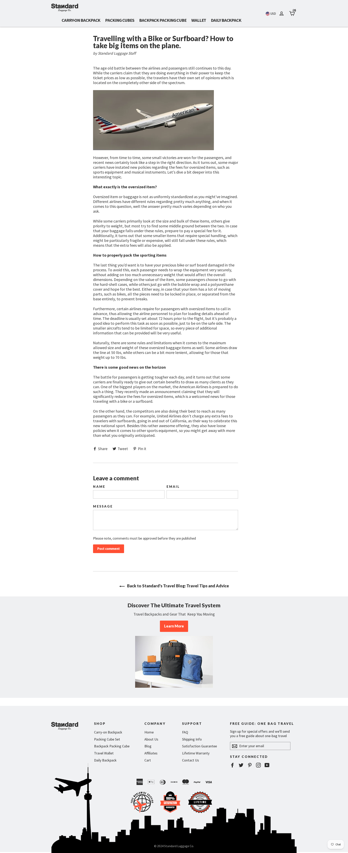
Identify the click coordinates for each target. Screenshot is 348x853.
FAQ (185, 732)
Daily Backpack (226, 20)
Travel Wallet (104, 753)
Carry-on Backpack (81, 20)
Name (99, 486)
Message (103, 506)
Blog (147, 746)
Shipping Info (192, 739)
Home (149, 732)
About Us (151, 739)
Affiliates (150, 753)
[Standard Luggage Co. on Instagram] (258, 765)
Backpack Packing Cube (162, 20)
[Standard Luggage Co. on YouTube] (267, 765)
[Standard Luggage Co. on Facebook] (232, 765)
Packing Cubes (119, 20)
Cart (147, 760)
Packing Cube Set (107, 739)
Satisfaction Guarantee (199, 746)
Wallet (198, 20)
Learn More (174, 626)
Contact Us (190, 760)
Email (173, 486)
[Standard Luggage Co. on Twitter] (241, 765)
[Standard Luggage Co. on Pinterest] (249, 765)
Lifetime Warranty (195, 753)
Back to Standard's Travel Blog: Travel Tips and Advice (177, 585)
